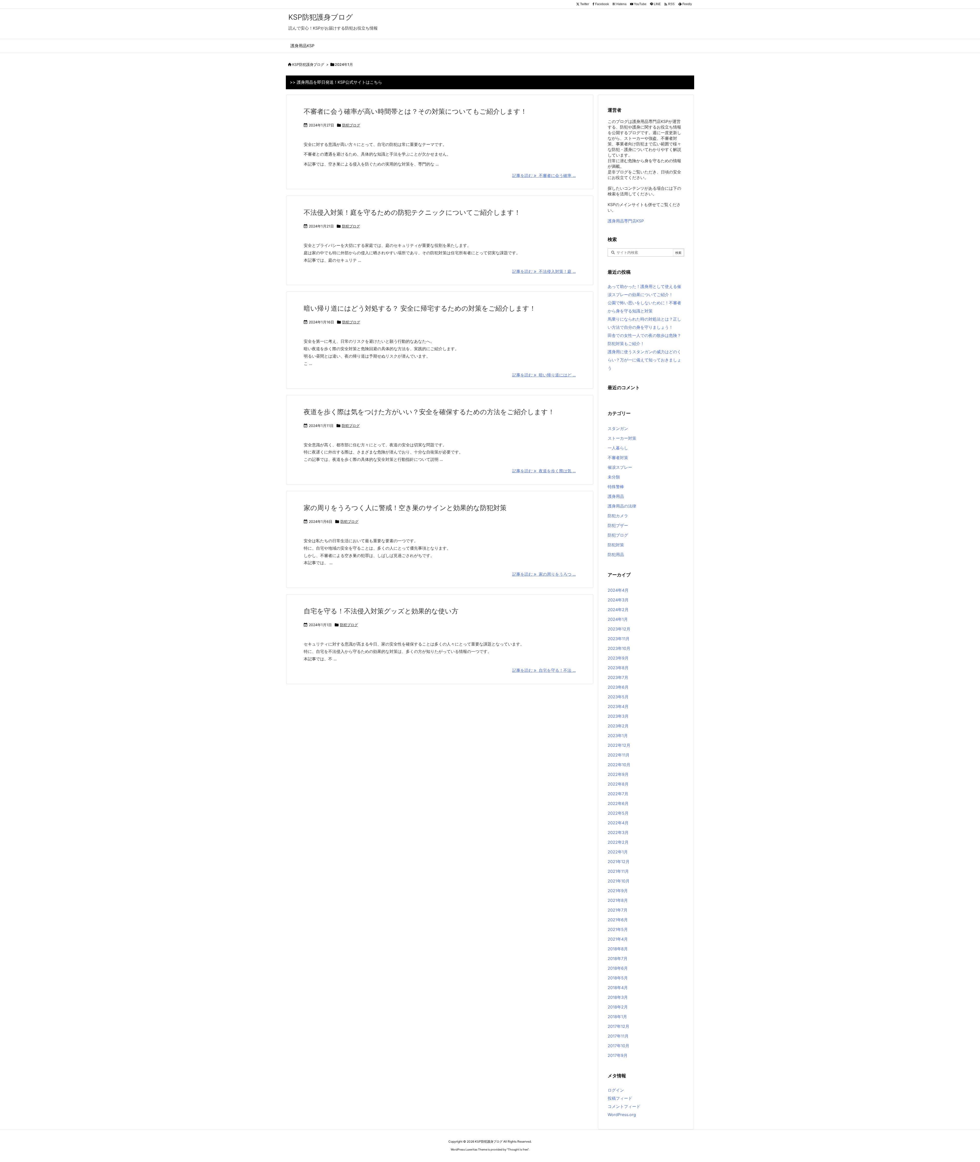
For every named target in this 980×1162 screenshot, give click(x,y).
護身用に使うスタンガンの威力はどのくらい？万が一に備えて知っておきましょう (644, 360)
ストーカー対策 (622, 438)
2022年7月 (618, 793)
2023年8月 (618, 667)
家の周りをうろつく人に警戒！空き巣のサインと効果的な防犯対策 (405, 508)
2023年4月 (618, 706)
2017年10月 (618, 1045)
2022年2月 (618, 842)
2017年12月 (618, 1026)
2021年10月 (619, 880)
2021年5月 (618, 929)
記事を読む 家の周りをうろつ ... (544, 574)
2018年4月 (618, 987)
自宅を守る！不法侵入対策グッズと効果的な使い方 (381, 611)
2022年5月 (618, 813)
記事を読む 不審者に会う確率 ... (544, 175)
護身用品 (616, 496)
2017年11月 (618, 1036)
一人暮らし (618, 447)
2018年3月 (618, 997)
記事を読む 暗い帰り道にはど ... (544, 374)
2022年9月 (618, 774)
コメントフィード (624, 1106)
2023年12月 (619, 628)
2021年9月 (618, 890)
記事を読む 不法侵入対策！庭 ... (544, 271)
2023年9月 (618, 658)
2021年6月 (618, 919)
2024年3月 (618, 599)
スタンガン (618, 428)
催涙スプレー (620, 467)
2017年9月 (618, 1055)
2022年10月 (619, 764)
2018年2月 (618, 1006)
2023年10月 (619, 648)
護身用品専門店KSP (626, 220)
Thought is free (518, 1149)
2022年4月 (618, 822)
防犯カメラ (618, 515)
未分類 (614, 476)
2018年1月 (617, 1016)
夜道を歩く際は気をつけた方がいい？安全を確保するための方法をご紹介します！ (429, 412)
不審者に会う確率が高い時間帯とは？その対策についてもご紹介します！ (415, 111)
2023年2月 (618, 725)
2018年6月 (618, 968)
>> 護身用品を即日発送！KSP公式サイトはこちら (336, 82)
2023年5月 (618, 696)
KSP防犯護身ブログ (308, 64)
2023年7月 (618, 677)
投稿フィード (620, 1098)
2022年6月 (618, 803)
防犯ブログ (351, 125)
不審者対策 (618, 457)
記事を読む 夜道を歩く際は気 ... (544, 470)
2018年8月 (618, 948)
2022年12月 (619, 745)
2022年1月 (618, 851)
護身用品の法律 (622, 506)
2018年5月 (618, 977)
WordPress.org (622, 1114)
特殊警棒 (616, 486)
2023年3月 (618, 716)
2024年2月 (618, 609)
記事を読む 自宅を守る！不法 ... (544, 670)
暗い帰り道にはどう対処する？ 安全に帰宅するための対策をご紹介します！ (420, 308)
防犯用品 (616, 554)
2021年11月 (618, 871)
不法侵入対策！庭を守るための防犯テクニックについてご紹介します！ (412, 212)
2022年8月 (618, 784)
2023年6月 (618, 687)
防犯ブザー (618, 525)
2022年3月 (618, 832)
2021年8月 (618, 900)
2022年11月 (619, 754)
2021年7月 (618, 910)
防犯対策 (616, 544)
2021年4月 (618, 939)
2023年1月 (618, 735)
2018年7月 (618, 958)
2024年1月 (618, 619)
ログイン (616, 1090)
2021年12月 (619, 861)
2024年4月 (618, 590)
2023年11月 (619, 638)
